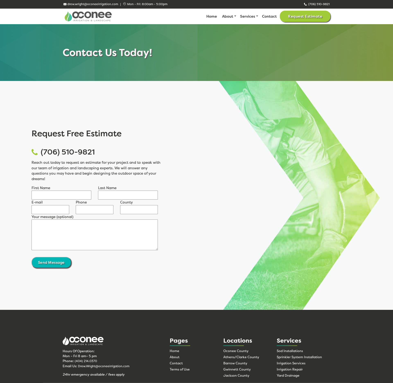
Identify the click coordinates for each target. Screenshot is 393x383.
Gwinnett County (237, 369)
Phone (81, 202)
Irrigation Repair (290, 369)
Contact (269, 16)
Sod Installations (290, 351)
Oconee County (235, 351)
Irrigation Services (291, 363)
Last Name (107, 187)
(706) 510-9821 (319, 4)
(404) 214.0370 (86, 361)
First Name (41, 187)
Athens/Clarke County (241, 357)
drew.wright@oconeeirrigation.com (92, 4)
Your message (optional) (52, 216)
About (227, 16)
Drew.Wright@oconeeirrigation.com (104, 366)
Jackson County (236, 375)
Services (247, 16)
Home (211, 16)
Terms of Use (180, 369)
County (126, 202)
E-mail (37, 202)
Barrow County (235, 363)
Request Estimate (305, 16)
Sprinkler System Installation (299, 357)
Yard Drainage (288, 375)
